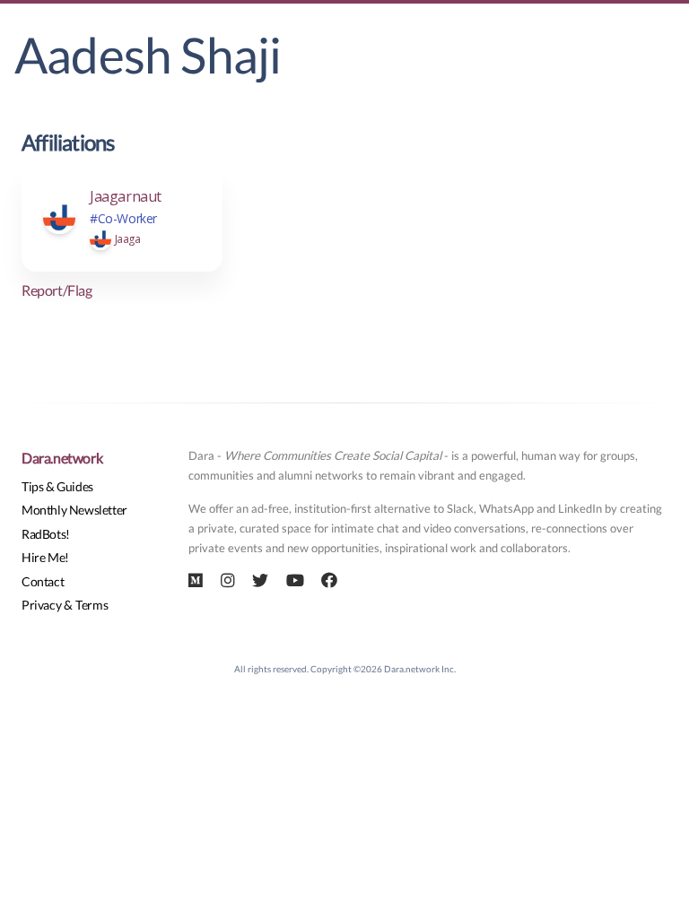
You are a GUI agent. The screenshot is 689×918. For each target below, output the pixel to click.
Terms (91, 604)
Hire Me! (45, 557)
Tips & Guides (57, 486)
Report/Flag (57, 290)
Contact (43, 581)
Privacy (41, 604)
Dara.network (62, 457)
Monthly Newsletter (74, 509)
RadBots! (46, 533)
